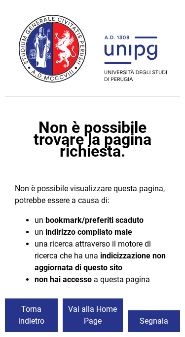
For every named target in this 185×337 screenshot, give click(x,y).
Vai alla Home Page (92, 315)
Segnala (154, 321)
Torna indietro (31, 315)
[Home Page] (93, 50)
